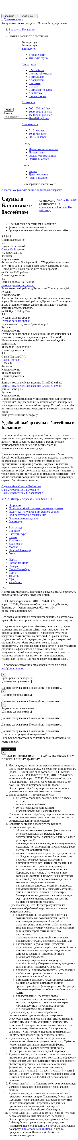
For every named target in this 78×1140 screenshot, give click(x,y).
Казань (13, 537)
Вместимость (30, 124)
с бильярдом (36, 76)
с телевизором (37, 96)
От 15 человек (37, 136)
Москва (13, 546)
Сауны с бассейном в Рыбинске (21, 486)
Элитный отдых (39, 158)
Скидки (26, 165)
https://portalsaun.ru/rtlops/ (37, 1128)
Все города (15, 521)
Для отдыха (29, 64)
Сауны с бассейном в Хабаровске (22, 492)
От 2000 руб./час (39, 118)
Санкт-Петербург (19, 569)
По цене (62, 207)
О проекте (15, 505)
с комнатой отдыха (40, 73)
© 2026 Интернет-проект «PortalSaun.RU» (27, 498)
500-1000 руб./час (39, 108)
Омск (12, 553)
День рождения (38, 174)
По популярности (49, 205)
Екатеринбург (17, 533)
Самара (13, 566)
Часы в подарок (38, 177)
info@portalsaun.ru (12, 668)
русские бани (25, 189)
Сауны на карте (67, 199)
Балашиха (10, 16)
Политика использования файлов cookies (34, 511)
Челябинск (15, 582)
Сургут (13, 572)
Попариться (36, 152)
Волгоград (15, 527)
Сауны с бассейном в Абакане (20, 489)
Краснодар (15, 540)
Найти (9, 109)
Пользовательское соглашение (27, 514)
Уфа (11, 579)
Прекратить (8, 749)
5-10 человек (37, 130)
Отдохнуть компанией (43, 155)
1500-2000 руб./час (40, 114)
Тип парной (29, 48)
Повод (26, 143)
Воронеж (14, 530)
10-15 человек (37, 133)
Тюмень (14, 575)
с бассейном (36, 70)
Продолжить (24, 749)
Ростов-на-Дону (18, 562)
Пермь (13, 559)
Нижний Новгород (20, 550)
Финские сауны (38, 57)
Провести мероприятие (43, 149)
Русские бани (37, 54)
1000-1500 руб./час (40, 111)
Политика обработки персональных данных (36, 508)
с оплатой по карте (40, 89)
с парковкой (36, 79)
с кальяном (35, 92)
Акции (33, 171)
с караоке (34, 83)
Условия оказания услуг (23, 518)
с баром (33, 86)
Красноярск (16, 543)
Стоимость (28, 102)
